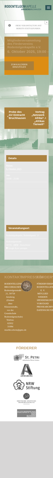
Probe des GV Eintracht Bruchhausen (17, 115)
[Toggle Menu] (48, 7)
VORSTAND (43, 303)
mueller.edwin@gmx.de (15, 330)
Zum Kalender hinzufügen (19, 65)
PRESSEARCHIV (45, 307)
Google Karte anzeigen (17, 248)
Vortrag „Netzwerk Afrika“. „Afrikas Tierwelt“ (38, 118)
